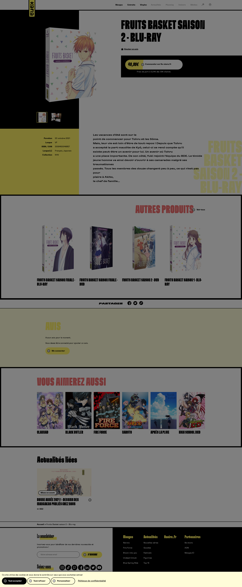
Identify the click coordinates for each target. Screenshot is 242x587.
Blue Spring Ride (130, 563)
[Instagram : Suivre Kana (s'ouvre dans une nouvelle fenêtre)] (62, 568)
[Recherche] (202, 5)
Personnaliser (63, 581)
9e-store (189, 543)
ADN (187, 548)
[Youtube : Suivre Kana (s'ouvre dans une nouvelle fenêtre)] (99, 568)
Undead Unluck (130, 558)
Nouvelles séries (151, 543)
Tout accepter (15, 581)
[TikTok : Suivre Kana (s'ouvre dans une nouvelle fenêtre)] (68, 568)
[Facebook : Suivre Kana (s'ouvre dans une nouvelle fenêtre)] (81, 568)
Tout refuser (39, 581)
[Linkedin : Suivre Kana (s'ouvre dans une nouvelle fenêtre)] (87, 568)
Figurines (148, 558)
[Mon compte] (210, 5)
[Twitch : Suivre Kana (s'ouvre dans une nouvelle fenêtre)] (74, 568)
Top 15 (146, 563)
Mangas (128, 537)
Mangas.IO (189, 553)
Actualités (151, 537)
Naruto (126, 543)
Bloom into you (130, 553)
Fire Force (127, 548)
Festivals (148, 553)
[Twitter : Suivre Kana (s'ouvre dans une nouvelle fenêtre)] (93, 568)
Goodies (147, 548)
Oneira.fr (170, 537)
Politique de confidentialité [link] (92, 581)
